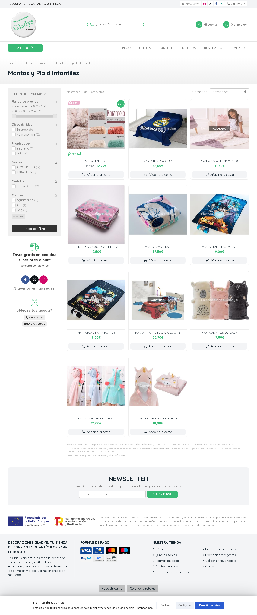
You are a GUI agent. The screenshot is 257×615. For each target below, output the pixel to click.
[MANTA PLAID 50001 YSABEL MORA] (96, 214)
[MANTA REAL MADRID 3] (158, 128)
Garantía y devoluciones (172, 572)
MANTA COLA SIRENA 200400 (219, 161)
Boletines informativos (220, 549)
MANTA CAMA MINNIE (158, 246)
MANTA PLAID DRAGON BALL (219, 246)
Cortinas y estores (142, 588)
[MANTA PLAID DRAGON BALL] (219, 214)
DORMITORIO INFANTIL (209, 448)
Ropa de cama (112, 588)
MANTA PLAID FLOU (96, 161)
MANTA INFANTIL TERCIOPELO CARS (158, 332)
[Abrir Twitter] (210, 3)
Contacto (212, 566)
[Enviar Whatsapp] (222, 3)
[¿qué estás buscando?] (115, 24)
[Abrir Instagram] (204, 3)
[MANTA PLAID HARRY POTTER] (96, 300)
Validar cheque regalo (220, 561)
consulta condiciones (34, 265)
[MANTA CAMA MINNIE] (158, 214)
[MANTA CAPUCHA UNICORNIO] (96, 386)
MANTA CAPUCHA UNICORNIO (96, 418)
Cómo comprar (166, 549)
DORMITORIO (83, 451)
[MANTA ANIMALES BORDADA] (219, 300)
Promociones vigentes (220, 555)
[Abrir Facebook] (216, 3)
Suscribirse (162, 494)
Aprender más (144, 607)
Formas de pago (167, 561)
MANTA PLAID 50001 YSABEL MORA (96, 246)
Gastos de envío (167, 566)
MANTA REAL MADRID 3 (158, 161)
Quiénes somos (166, 555)
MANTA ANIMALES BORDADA (219, 332)
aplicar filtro (36, 229)
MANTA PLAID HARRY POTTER (96, 332)
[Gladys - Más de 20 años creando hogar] (23, 24)
